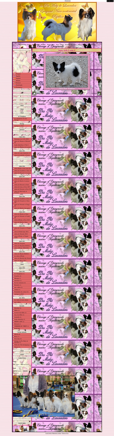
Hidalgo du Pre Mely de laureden (21, 341)
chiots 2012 (22, 252)
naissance (22, 129)
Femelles (17, 276)
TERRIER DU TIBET (21, 326)
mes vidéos (18, 287)
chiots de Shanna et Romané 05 (22, 142)
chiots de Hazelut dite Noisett (22, 258)
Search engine (22, 423)
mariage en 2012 (19, 126)
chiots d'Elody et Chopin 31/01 (21, 236)
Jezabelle (17, 317)
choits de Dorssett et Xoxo (21, 185)
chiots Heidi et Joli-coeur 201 (22, 168)
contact (17, 289)
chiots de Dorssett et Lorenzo (22, 173)
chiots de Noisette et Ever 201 (22, 189)
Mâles (37, 44)
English (18, 76)
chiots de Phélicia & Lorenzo (22, 147)
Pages (28, 44)
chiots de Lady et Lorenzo (21, 179)
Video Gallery (81, 44)
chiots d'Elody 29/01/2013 (21, 248)
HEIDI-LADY (19, 321)
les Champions (22, 116)
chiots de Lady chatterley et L (22, 153)
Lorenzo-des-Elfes (20, 312)
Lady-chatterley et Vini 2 (21, 145)
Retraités (43, 44)
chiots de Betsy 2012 (20, 260)
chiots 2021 (22, 151)
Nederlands (19, 85)
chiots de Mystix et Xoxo (21, 214)
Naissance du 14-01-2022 (21, 139)
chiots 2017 (22, 176)
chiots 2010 (22, 268)
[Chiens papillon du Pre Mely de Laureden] (57, 21)
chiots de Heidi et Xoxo (21, 222)
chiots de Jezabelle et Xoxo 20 (22, 171)
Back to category (67, 93)
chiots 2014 (22, 226)
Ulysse (17, 347)
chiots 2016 (22, 196)
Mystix (17, 334)
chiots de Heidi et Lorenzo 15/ (21, 181)
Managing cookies (56, 433)
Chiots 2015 (22, 212)
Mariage (22, 124)
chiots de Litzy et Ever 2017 (22, 187)
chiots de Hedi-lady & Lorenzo (20, 192)
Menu (22, 105)
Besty (16, 336)
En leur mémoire (91, 44)
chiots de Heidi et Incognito (22, 208)
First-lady (18, 339)
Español (18, 78)
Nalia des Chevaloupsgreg (22, 345)
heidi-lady (17, 328)
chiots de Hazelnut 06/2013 (22, 246)
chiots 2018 (22, 166)
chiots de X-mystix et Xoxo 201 (22, 201)
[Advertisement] (22, 61)
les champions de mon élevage (20, 119)
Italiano (18, 80)
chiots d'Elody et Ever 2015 (22, 220)
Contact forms (22, 358)
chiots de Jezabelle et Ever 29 (22, 199)
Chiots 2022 (22, 137)
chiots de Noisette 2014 (21, 234)
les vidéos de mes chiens (21, 300)
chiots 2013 (22, 241)
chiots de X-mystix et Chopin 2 (22, 228)
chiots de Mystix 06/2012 (21, 254)
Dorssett (17, 324)
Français (18, 74)
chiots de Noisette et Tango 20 (22, 205)
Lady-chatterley (19, 319)
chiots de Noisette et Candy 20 (22, 217)
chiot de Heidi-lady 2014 (21, 232)
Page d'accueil (22, 44)
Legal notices (49, 433)
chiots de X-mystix (19, 243)
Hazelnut (17, 308)
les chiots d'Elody (19, 256)
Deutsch (18, 83)
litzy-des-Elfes (19, 315)
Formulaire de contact (70, 44)
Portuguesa (19, 87)
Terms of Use (65, 433)
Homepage (48, 429)
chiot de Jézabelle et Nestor (22, 155)
